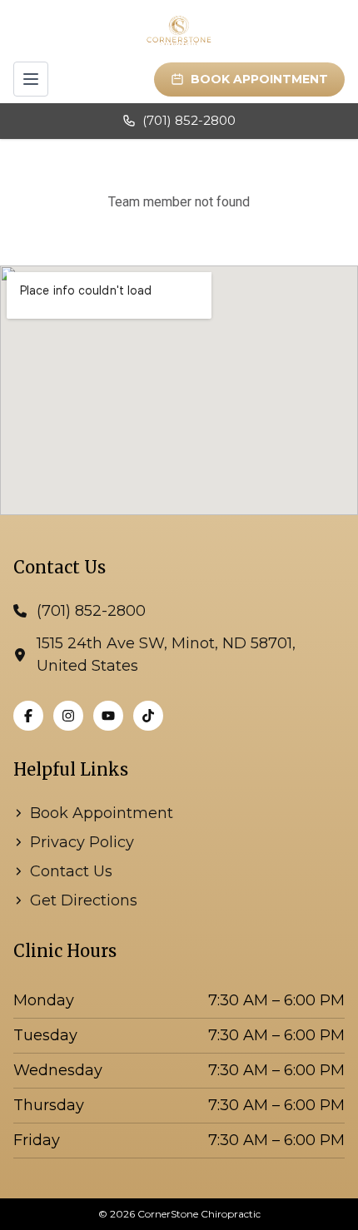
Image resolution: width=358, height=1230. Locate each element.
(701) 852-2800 (189, 120)
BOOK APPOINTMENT (259, 79)
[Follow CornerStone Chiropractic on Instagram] (68, 716)
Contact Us (71, 871)
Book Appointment (101, 813)
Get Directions (83, 900)
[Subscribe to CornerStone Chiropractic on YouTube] (108, 716)
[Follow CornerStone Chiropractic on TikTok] (148, 716)
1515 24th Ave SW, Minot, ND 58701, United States (166, 654)
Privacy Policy (82, 842)
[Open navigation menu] (30, 79)
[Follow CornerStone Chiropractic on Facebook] (28, 716)
